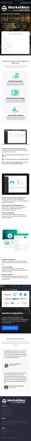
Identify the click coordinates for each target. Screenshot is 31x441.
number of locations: (8, 45)
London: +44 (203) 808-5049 (7, 415)
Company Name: (6, 38)
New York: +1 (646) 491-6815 (7, 410)
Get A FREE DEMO (15, 34)
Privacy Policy (4, 432)
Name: (4, 36)
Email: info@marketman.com (7, 408)
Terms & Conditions (5, 431)
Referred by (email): (7, 51)
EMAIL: (4, 40)
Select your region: (7, 47)
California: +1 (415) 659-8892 (7, 412)
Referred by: (6, 49)
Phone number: (6, 42)
